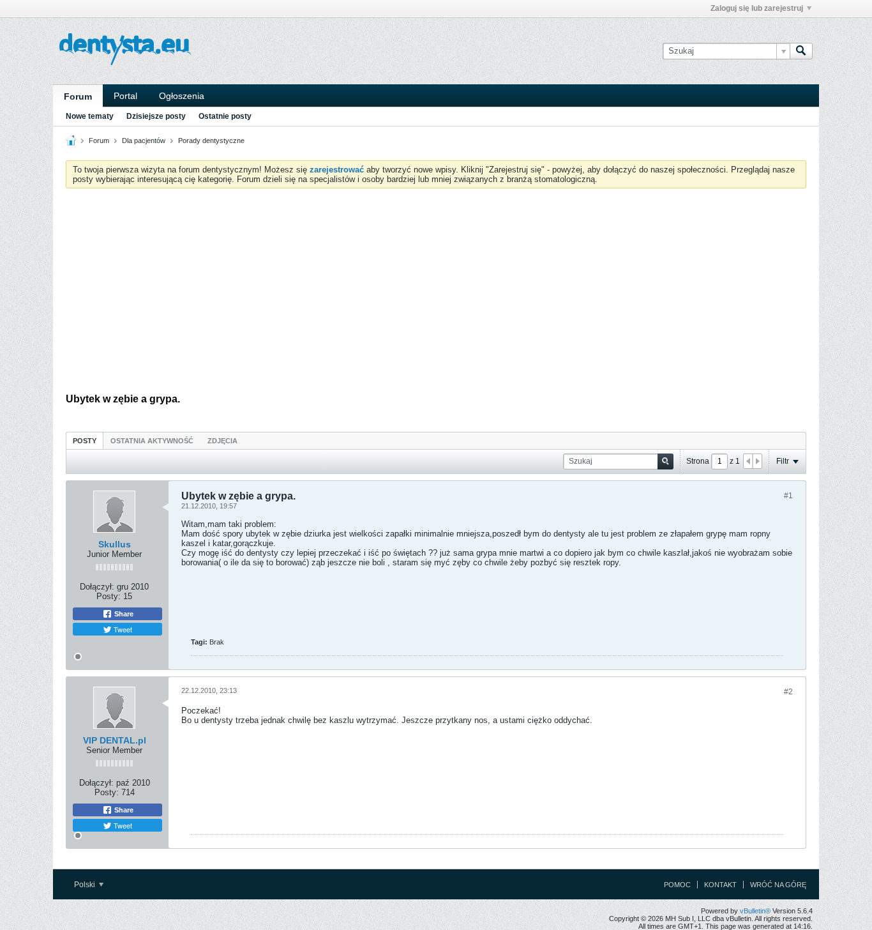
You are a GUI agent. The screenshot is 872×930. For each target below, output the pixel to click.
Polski (85, 884)
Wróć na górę (778, 884)
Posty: (108, 596)
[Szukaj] (801, 51)
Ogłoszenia (181, 96)
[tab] (84, 440)
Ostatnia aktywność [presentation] (151, 441)
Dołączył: (97, 586)
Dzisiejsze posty (156, 116)
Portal (125, 96)
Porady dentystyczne (211, 140)
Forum (78, 96)
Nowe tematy (90, 116)
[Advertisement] (436, 293)
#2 (788, 691)
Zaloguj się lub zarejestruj (756, 8)
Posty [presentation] (84, 441)
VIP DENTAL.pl (114, 740)
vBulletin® (755, 911)
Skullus (114, 544)
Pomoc (677, 884)
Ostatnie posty (225, 116)
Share (122, 614)
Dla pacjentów (143, 140)
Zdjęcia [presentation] (222, 441)
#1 (788, 495)
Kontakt (720, 884)
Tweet (122, 629)
